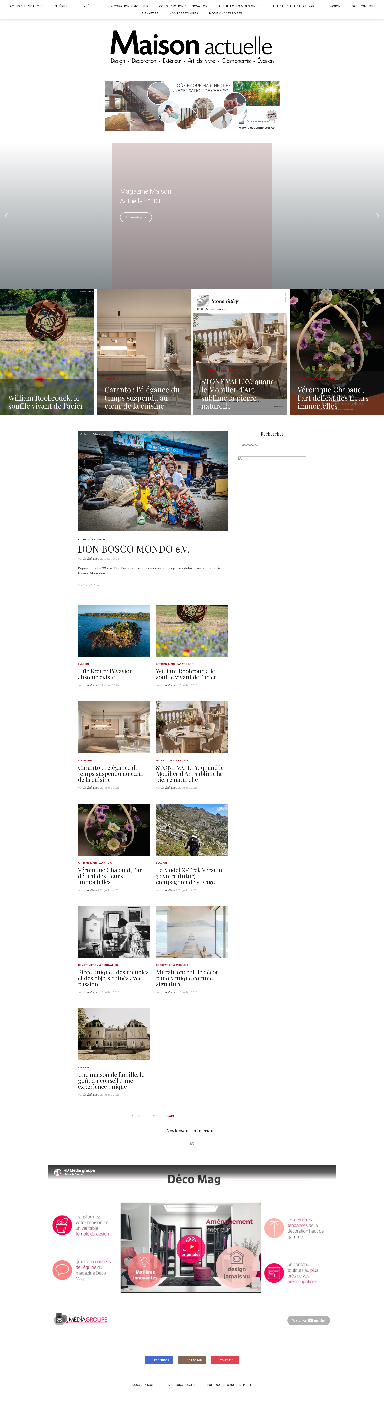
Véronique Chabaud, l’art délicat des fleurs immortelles (111, 876)
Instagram (194, 1360)
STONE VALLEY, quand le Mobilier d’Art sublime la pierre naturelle (190, 773)
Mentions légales (182, 1384)
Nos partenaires (183, 13)
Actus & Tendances (26, 6)
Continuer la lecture (90, 585)
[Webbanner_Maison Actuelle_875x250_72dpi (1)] (192, 105)
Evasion (334, 6)
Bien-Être (149, 13)
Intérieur (62, 6)
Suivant (168, 1116)
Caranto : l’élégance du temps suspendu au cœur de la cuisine (111, 773)
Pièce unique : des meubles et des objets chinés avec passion (113, 978)
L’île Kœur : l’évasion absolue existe (105, 674)
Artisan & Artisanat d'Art (174, 664)
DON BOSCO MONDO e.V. (134, 548)
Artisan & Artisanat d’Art (294, 6)
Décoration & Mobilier (129, 6)
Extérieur (90, 6)
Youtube (226, 1360)
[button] (223, 204)
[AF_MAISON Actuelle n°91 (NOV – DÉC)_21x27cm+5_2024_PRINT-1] (272, 499)
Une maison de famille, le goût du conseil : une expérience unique (111, 1080)
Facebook (161, 1360)
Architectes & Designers (240, 6)
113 (155, 1116)
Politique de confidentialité (229, 1384)
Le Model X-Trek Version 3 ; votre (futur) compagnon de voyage (189, 876)
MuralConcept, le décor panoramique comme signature (187, 978)
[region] (192, 216)
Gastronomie (363, 6)
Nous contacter (144, 1384)
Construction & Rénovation (183, 6)
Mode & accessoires (226, 13)
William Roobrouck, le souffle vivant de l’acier (186, 674)
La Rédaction (91, 558)
